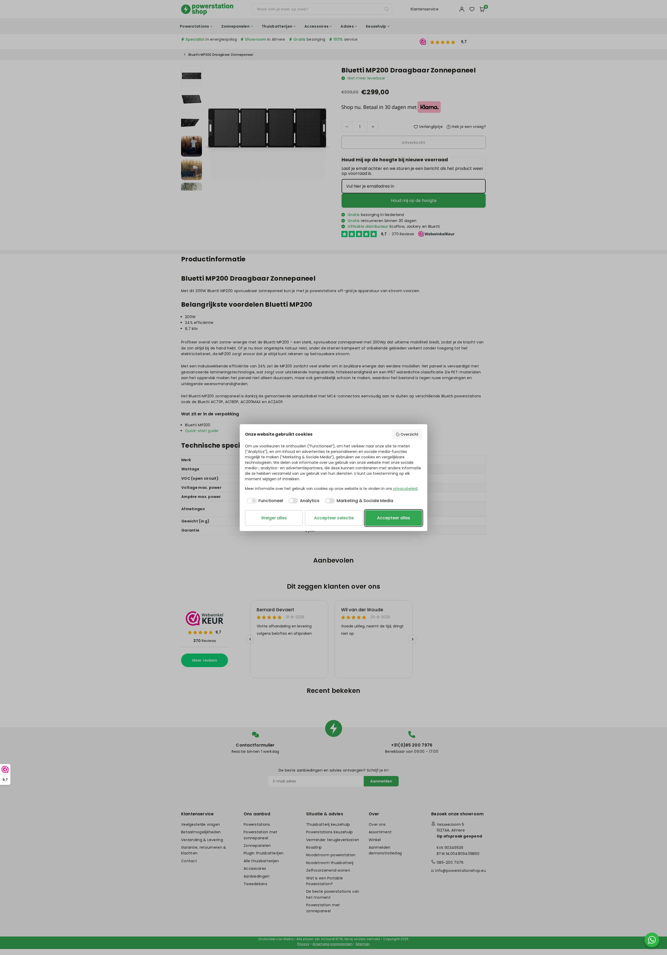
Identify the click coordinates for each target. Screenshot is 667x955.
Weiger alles (274, 518)
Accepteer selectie (334, 518)
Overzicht (409, 434)
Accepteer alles (393, 518)
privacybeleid (405, 488)
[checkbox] (264, 501)
